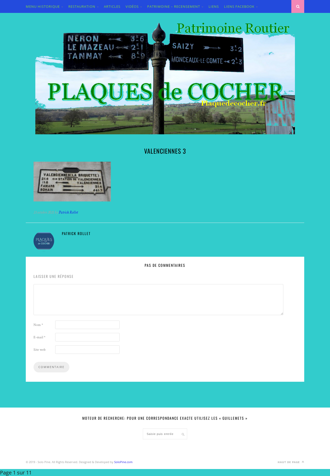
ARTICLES (112, 6)
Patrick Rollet (68, 212)
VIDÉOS (132, 6)
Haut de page (289, 462)
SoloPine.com (123, 462)
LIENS (214, 6)
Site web (40, 349)
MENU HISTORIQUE (43, 6)
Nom (38, 325)
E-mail (39, 337)
